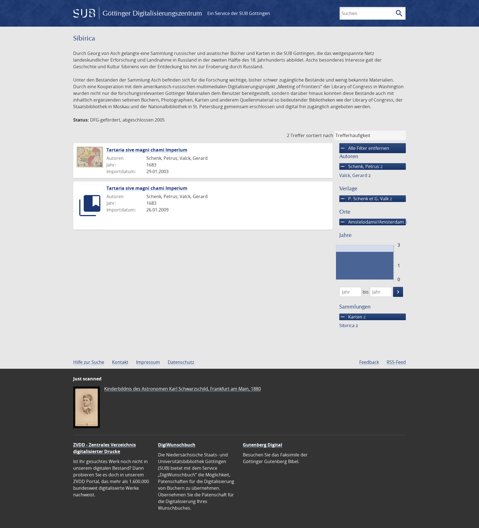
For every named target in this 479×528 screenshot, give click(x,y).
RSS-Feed (396, 362)
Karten (352, 317)
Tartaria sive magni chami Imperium (146, 150)
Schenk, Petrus (361, 166)
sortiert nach (319, 135)
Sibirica (348, 325)
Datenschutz (181, 362)
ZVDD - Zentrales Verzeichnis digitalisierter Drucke (104, 448)
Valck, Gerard (355, 175)
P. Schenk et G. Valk (365, 198)
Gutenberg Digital (262, 445)
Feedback (369, 362)
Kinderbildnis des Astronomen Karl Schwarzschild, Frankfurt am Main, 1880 (182, 389)
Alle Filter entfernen (364, 148)
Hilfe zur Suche (88, 362)
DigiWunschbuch (176, 445)
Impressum (148, 362)
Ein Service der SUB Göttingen (238, 13)
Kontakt (120, 362)
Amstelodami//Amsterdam (372, 222)
